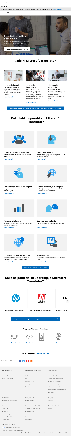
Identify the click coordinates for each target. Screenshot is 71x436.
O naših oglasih (53, 432)
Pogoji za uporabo (32, 432)
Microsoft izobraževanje (53, 373)
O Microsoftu (51, 403)
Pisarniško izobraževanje (53, 384)
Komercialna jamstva (29, 386)
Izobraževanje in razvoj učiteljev (55, 386)
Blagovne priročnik (43, 432)
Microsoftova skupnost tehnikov (32, 408)
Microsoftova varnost (7, 403)
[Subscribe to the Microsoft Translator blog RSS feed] (31, 361)
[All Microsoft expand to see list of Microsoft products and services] (2, 2)
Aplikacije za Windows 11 (7, 378)
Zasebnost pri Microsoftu (53, 405)
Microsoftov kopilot (6, 373)
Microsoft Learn (28, 403)
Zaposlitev (50, 400)
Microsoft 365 (5, 375)
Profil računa (28, 373)
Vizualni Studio (28, 419)
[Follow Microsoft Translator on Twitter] (23, 361)
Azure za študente (52, 392)
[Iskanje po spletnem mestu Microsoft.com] (6, 2)
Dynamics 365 (5, 408)
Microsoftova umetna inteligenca (9, 400)
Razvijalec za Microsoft (30, 400)
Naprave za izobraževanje (54, 375)
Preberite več (57, 9)
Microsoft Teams (5, 419)
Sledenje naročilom (29, 381)
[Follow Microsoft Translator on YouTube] (27, 361)
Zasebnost (23, 432)
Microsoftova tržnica (29, 411)
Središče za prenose (29, 375)
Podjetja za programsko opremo (32, 416)
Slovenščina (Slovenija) (10, 424)
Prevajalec (5, 6)
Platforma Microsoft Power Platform (33, 414)
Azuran (3, 405)
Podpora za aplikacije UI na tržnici (32, 405)
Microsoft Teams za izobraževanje (55, 378)
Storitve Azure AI (43, 353)
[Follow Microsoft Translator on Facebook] (19, 361)
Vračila (26, 378)
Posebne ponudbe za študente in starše (57, 389)
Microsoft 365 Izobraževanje (54, 381)
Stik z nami (16, 432)
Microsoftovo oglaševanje (8, 414)
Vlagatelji (50, 408)
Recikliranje (27, 384)
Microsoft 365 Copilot (7, 416)
